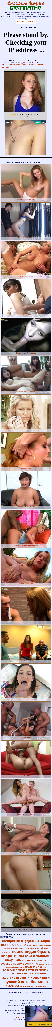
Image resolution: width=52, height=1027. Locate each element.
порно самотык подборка (33, 987)
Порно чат (31, 21)
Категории (20, 21)
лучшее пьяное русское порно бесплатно (23, 962)
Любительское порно (16, 65)
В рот (31, 65)
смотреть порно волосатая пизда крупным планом (25, 968)
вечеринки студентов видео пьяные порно (25, 943)
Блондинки (7, 67)
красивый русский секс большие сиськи (27, 981)
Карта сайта (22, 1017)
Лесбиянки (42, 65)
